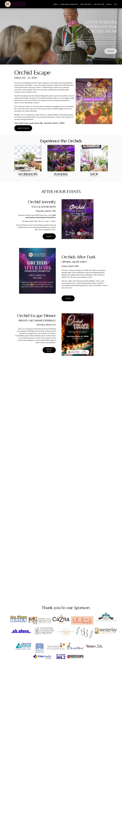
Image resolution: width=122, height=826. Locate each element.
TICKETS (110, 51)
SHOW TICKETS (23, 128)
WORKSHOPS (28, 174)
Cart (115, 4)
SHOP (94, 174)
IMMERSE (61, 174)
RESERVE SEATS (49, 350)
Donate (109, 4)
